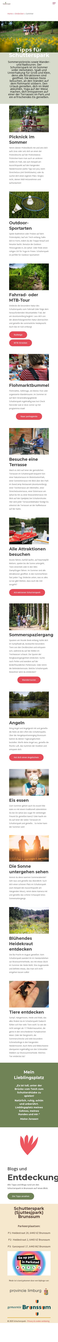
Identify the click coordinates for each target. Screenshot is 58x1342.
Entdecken (19, 13)
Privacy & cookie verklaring (38, 1321)
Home (10, 13)
